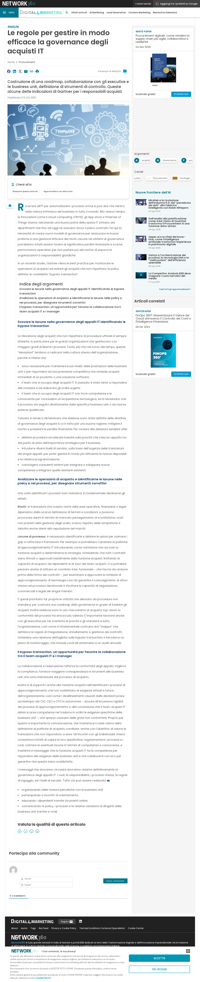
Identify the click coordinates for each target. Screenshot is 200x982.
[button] (9, 13)
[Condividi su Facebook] (8, 71)
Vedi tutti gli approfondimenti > (175, 289)
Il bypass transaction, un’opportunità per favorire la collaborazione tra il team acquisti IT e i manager (70, 309)
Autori (24, 928)
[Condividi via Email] (25, 71)
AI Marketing (97, 12)
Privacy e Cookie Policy (63, 928)
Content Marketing (139, 12)
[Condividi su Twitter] (20, 71)
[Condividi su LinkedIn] (14, 71)
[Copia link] (31, 71)
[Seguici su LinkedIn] (80, 921)
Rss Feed (43, 928)
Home (11, 62)
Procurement (27, 62)
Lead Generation (116, 12)
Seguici (65, 921)
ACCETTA (159, 958)
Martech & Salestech (165, 12)
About (14, 928)
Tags (33, 928)
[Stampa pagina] (37, 71)
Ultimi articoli (79, 12)
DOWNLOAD (181, 94)
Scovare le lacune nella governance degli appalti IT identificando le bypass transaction (71, 291)
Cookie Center (136, 928)
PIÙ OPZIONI (159, 969)
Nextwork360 (18, 942)
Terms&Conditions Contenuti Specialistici (102, 928)
